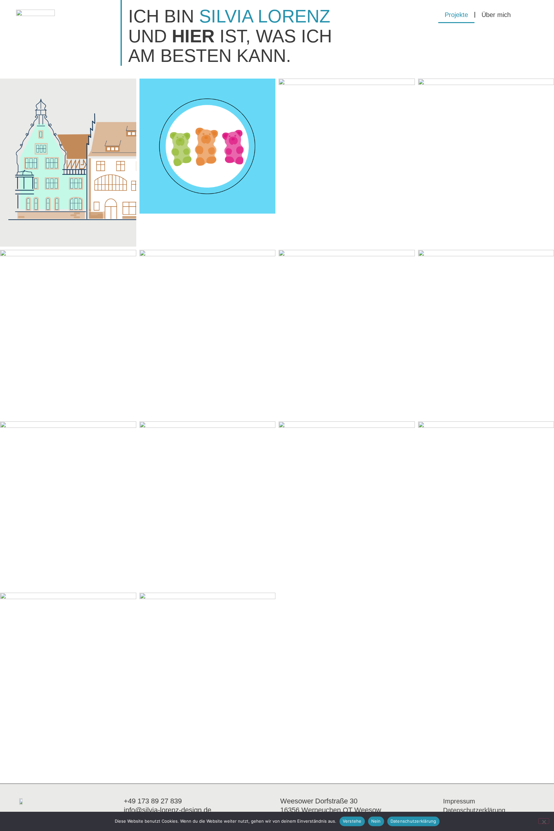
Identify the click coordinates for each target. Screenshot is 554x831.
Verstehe (352, 821)
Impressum (459, 801)
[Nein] (543, 821)
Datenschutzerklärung (474, 810)
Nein (376, 821)
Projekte (456, 14)
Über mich (496, 14)
